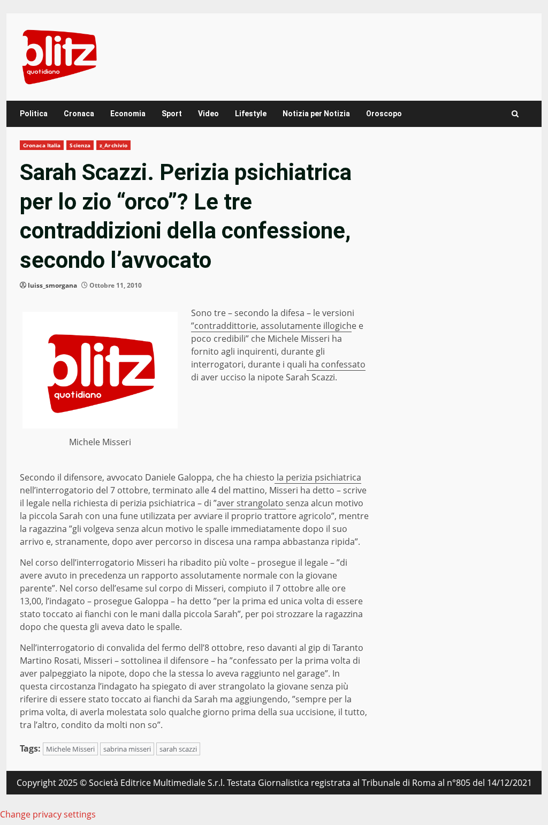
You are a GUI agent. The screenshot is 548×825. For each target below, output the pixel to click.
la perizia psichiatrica (318, 477)
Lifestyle (251, 113)
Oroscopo (384, 113)
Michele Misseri (70, 749)
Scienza (80, 145)
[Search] (515, 113)
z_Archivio (113, 145)
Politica (34, 113)
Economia (128, 113)
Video (208, 113)
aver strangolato (251, 503)
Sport (172, 113)
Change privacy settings (48, 814)
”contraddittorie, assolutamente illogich (271, 326)
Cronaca (79, 113)
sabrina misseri (127, 749)
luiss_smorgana (52, 285)
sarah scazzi (178, 749)
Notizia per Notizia (316, 113)
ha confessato (336, 364)
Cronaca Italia (41, 145)
